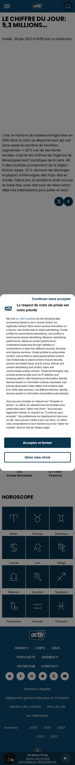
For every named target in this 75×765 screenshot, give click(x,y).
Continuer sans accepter (51, 298)
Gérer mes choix (37, 457)
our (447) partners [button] (26, 318)
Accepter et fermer (37, 442)
